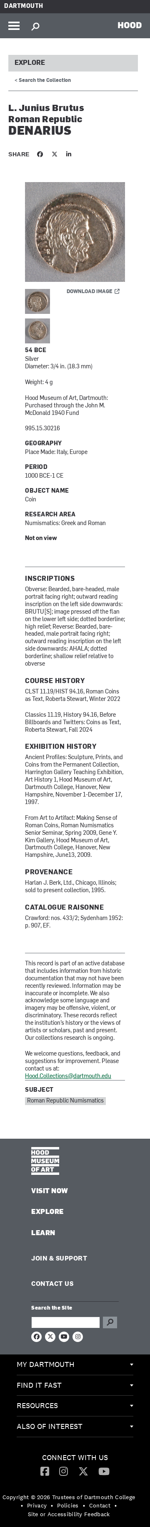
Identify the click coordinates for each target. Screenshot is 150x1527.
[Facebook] (44, 1471)
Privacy (37, 1505)
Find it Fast (39, 1385)
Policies (67, 1505)
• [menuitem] (22, 1505)
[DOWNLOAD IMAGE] (75, 232)
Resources (37, 1405)
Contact (99, 1505)
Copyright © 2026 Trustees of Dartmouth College (68, 1497)
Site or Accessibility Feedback (69, 1514)
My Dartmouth (46, 1364)
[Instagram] (63, 1471)
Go (110, 1322)
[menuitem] (75, 1364)
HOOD (130, 25)
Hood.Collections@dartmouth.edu (68, 1076)
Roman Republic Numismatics (65, 1101)
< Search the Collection (43, 80)
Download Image (89, 291)
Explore (30, 63)
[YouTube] (104, 1471)
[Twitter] (83, 1471)
